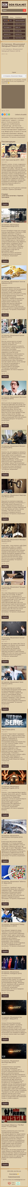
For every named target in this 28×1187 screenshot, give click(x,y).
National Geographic (20, 20)
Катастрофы (7, 27)
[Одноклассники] (5, 114)
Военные (7, 31)
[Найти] (24, 10)
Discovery (18, 34)
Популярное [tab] (18, 17)
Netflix (17, 27)
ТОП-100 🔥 (8, 20)
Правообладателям (14, 1177)
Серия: (14, 72)
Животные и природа (20, 24)
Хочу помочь (13, 1174)
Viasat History (19, 37)
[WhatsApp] (9, 114)
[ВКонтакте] (2, 114)
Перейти (5, 204)
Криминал (7, 34)
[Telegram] (7, 114)
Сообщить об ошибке (20, 114)
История (18, 31)
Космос (6, 37)
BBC (6, 24)
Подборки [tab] (5, 17)
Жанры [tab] (11, 17)
